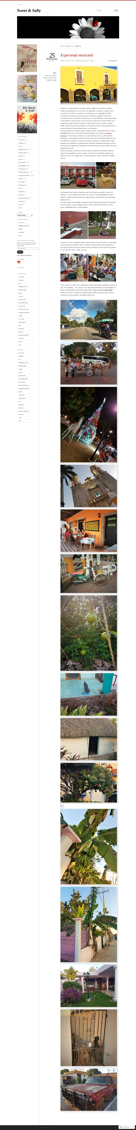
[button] (78, 175)
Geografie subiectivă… (24, 175)
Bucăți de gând (22, 152)
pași (20, 188)
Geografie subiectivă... (83, 61)
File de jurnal (22, 169)
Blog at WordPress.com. (46, 1128)
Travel (92, 61)
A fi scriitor (21, 139)
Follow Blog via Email (26, 240)
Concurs (21, 159)
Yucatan (54, 80)
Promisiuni (21, 191)
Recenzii (21, 194)
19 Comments (113, 61)
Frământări (21, 232)
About (20, 4)
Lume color (21, 182)
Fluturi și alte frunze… (24, 172)
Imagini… (21, 178)
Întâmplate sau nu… (24, 149)
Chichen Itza (48, 75)
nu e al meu (22, 222)
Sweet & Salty (29, 10)
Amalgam (21, 143)
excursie (54, 75)
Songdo (21, 229)
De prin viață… (22, 162)
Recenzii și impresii (23, 198)
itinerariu (45, 77)
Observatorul (22, 185)
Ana (20, 146)
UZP (20, 207)
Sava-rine (21, 201)
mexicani (50, 77)
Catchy (20, 156)
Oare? (20, 235)
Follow (20, 252)
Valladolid (49, 80)
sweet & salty (71, 61)
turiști (54, 77)
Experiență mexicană (77, 55)
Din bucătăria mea (23, 165)
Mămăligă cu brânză (24, 225)
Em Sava (21, 267)
